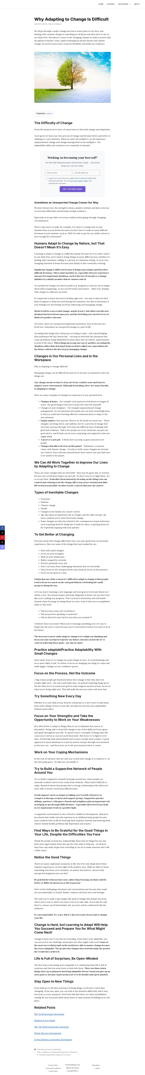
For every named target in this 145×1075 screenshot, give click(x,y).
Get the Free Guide (72, 189)
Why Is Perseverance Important (49, 1014)
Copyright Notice (73, 1071)
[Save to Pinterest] (2, 537)
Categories (123, 4)
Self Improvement (44, 1049)
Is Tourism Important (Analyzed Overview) (54, 1055)
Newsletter (96, 1065)
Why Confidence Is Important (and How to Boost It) (57, 1052)
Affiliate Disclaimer (72, 1068)
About (137, 4)
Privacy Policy (53, 1065)
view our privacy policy (79, 181)
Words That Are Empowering (47, 1033)
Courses (111, 4)
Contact (97, 1068)
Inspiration (56, 1049)
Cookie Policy (53, 1071)
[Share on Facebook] (2, 528)
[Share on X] (2, 532)
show (49, 113)
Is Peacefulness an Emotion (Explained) (53, 1039)
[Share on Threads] (2, 542)
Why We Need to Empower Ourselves (51, 1027)
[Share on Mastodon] (2, 547)
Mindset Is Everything (44, 1020)
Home (101, 4)
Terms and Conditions (53, 1068)
